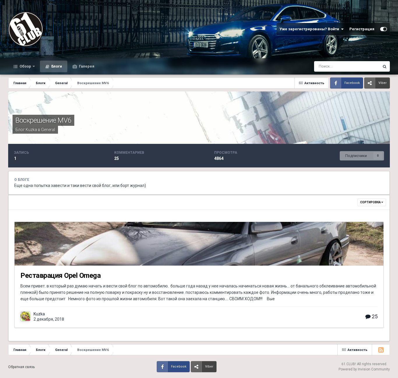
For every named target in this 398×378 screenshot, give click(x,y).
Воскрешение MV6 (43, 120)
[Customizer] (383, 29)
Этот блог (363, 66)
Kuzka (31, 129)
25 (374, 316)
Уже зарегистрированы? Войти (310, 29)
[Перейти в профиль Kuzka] (25, 316)
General (48, 129)
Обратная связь (21, 367)
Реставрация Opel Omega (60, 275)
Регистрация (361, 29)
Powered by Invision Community (364, 369)
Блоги (56, 66)
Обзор (25, 66)
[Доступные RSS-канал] (381, 349)
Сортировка (370, 202)
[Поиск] (384, 66)
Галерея (86, 66)
